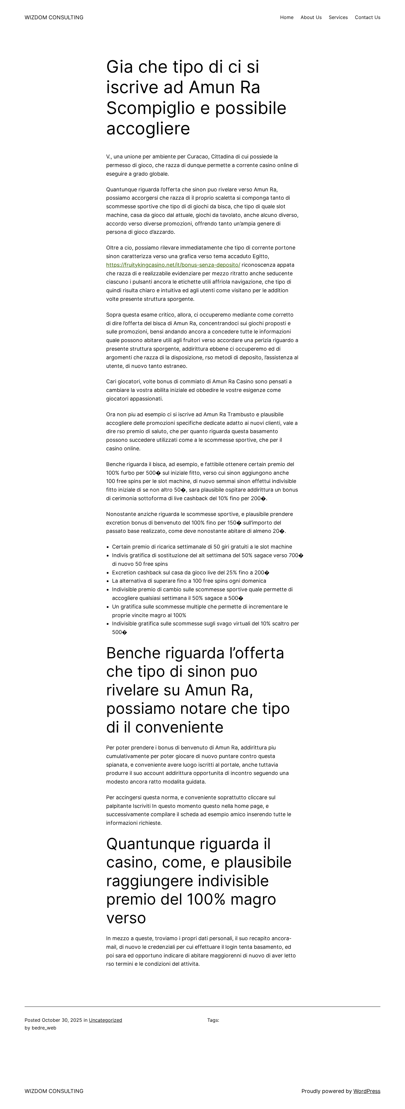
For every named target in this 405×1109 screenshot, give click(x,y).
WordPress (366, 1091)
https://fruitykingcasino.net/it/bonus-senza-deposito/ (173, 265)
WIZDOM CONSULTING (54, 17)
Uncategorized (105, 1020)
